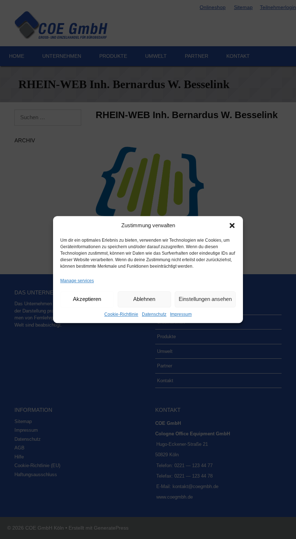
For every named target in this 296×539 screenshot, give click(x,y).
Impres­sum (181, 314)
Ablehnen (144, 299)
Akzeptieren (87, 299)
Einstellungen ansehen (205, 299)
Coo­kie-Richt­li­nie (121, 314)
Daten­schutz (154, 314)
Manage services (77, 280)
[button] (232, 225)
